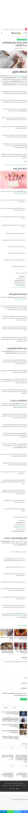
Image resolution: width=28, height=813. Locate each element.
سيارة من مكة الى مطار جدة (23, 802)
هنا (7, 309)
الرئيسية (24, 36)
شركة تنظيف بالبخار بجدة (23, 806)
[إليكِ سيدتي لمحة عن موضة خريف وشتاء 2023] (20, 646)
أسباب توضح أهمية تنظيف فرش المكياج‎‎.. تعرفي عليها (15, 164)
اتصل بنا (13, 785)
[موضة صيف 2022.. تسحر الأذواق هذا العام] (6, 632)
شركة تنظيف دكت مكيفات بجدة (22, 805)
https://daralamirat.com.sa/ (16, 615)
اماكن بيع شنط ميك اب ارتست (18, 287)
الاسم (25, 677)
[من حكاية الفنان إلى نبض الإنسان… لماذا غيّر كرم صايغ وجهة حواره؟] (23, 732)
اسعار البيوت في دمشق (23, 809)
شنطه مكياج (18, 75)
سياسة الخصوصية (18, 785)
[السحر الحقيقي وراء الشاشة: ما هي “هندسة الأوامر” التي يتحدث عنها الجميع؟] (23, 713)
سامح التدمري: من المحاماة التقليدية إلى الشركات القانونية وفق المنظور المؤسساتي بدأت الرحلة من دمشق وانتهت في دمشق (10, 719)
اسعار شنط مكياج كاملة (19, 299)
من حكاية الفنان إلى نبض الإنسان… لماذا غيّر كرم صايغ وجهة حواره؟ (21, 774)
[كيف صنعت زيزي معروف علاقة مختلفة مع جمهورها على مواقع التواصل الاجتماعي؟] (23, 738)
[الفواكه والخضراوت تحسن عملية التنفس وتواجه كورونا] (20, 632)
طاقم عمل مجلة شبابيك (6, 785)
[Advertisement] (14, 14)
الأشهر (22, 707)
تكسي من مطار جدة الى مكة (23, 803)
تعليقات (5, 707)
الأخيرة (14, 707)
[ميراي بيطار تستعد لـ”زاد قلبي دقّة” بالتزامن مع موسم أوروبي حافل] (23, 726)
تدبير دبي (26, 796)
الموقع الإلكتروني (24, 688)
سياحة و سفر (19, 36)
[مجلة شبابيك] (16, 32)
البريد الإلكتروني (24, 683)
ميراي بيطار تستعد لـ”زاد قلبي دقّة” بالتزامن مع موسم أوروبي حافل (13, 29)
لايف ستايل (19, 39)
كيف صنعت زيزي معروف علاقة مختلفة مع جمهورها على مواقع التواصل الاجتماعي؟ (7, 774)
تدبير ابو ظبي (26, 798)
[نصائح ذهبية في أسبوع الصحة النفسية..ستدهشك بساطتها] (6, 646)
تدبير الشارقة (25, 795)
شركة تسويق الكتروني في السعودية (21, 808)
